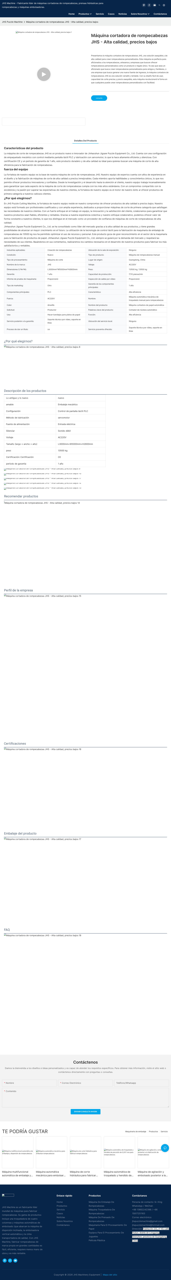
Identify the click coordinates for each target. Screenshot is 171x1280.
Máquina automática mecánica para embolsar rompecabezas (50, 1173)
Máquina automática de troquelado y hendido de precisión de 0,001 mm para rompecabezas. (117, 1173)
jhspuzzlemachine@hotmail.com (148, 1225)
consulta (99, 98)
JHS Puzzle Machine (12, 22)
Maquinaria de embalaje (135, 1131)
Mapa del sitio (109, 1274)
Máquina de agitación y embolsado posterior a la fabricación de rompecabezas (152, 1173)
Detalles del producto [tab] (85, 140)
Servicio (164, 1131)
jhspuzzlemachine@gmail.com (147, 1221)
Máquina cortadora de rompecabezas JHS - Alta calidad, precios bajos (62, 22)
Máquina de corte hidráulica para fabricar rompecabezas (83, 1173)
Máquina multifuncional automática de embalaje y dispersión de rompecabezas (16, 1173)
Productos (153, 1131)
